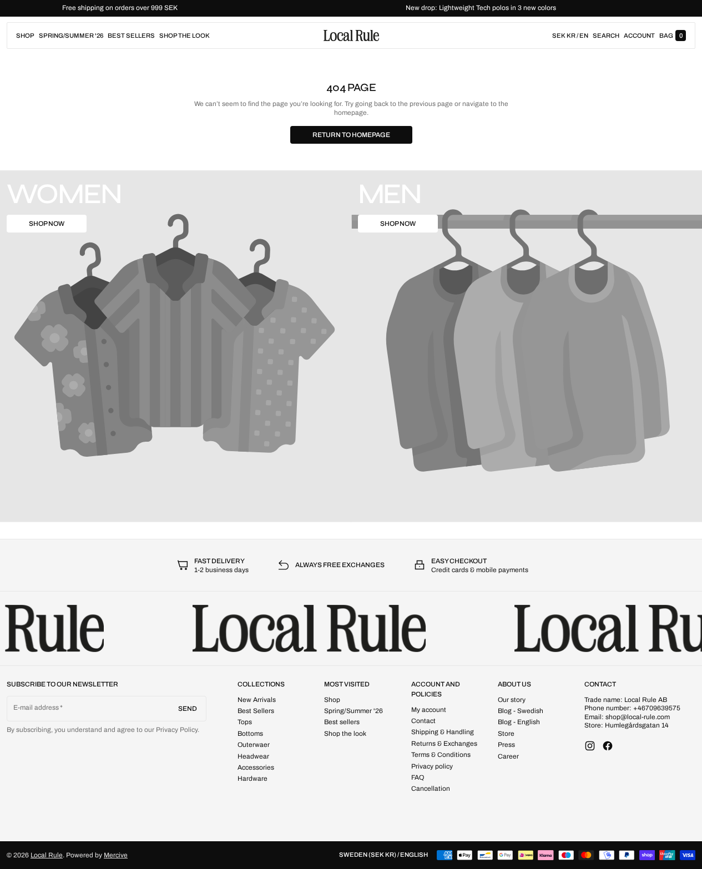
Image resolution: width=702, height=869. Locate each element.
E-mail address (36, 707)
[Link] (351, 8)
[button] (606, 35)
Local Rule (47, 855)
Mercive (116, 855)
